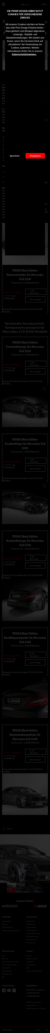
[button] (37, 54)
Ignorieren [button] (15, 156)
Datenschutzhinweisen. (24, 54)
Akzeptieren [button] (35, 156)
